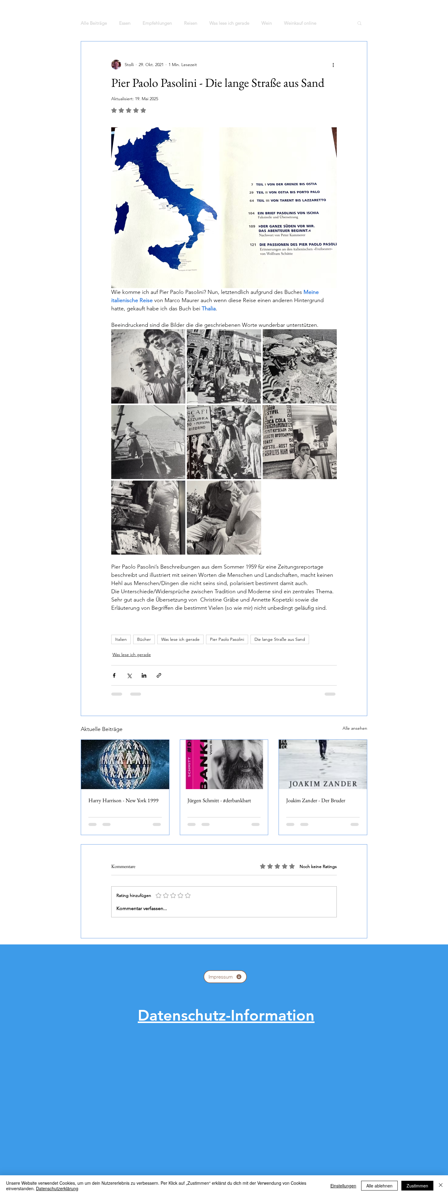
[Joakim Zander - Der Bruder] (323, 764)
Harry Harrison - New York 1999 (123, 800)
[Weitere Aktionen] (333, 64)
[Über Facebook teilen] (114, 675)
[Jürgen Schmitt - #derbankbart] (224, 764)
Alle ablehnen (379, 1186)
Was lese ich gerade (180, 639)
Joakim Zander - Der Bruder (315, 800)
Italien (121, 639)
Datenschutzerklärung (57, 1188)
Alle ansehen (355, 728)
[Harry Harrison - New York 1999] (125, 764)
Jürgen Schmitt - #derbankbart (219, 800)
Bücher (144, 639)
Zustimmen (417, 1186)
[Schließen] (440, 1185)
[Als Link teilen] (159, 675)
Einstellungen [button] (343, 1186)
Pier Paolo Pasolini (227, 639)
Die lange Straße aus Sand (279, 639)
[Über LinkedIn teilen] (144, 675)
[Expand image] (148, 366)
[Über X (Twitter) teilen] (129, 675)
